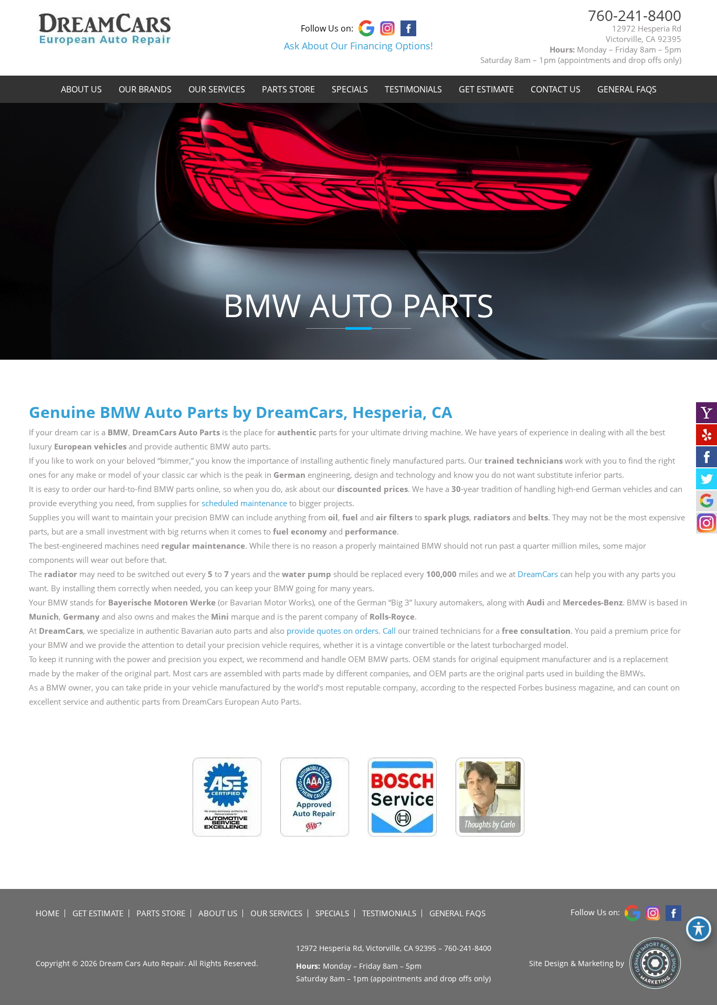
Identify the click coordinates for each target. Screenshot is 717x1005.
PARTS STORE (288, 89)
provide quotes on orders (332, 630)
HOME (47, 913)
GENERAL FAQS (627, 89)
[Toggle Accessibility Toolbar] (698, 928)
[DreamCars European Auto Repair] (105, 41)
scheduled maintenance (244, 503)
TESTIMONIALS (413, 89)
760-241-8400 (634, 15)
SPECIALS (350, 89)
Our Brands (145, 89)
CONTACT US (556, 89)
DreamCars (538, 574)
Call (389, 630)
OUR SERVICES (276, 913)
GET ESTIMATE (486, 89)
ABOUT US (81, 89)
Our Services (216, 89)
